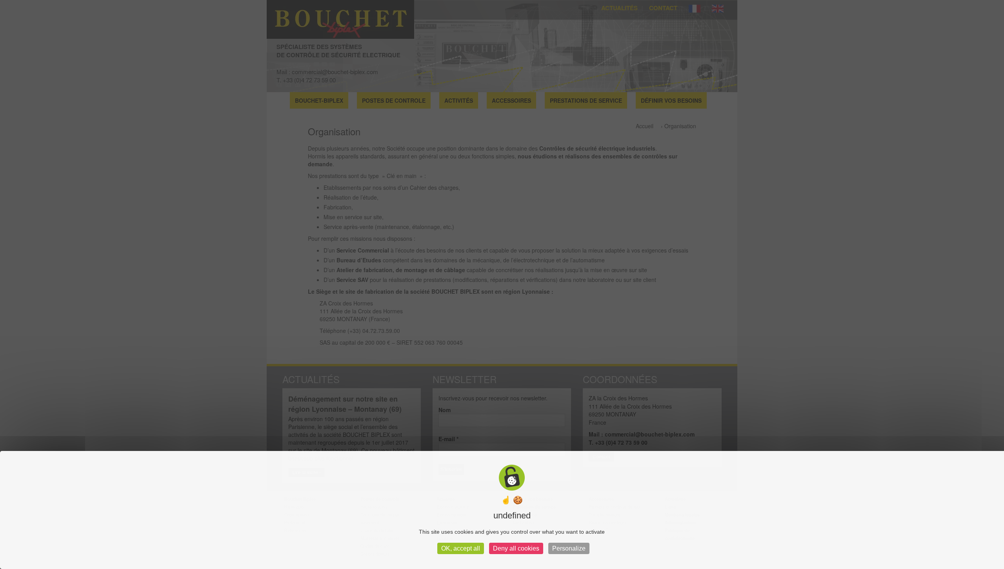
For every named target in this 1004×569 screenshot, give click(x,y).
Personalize (569, 548)
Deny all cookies (516, 548)
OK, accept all (460, 548)
